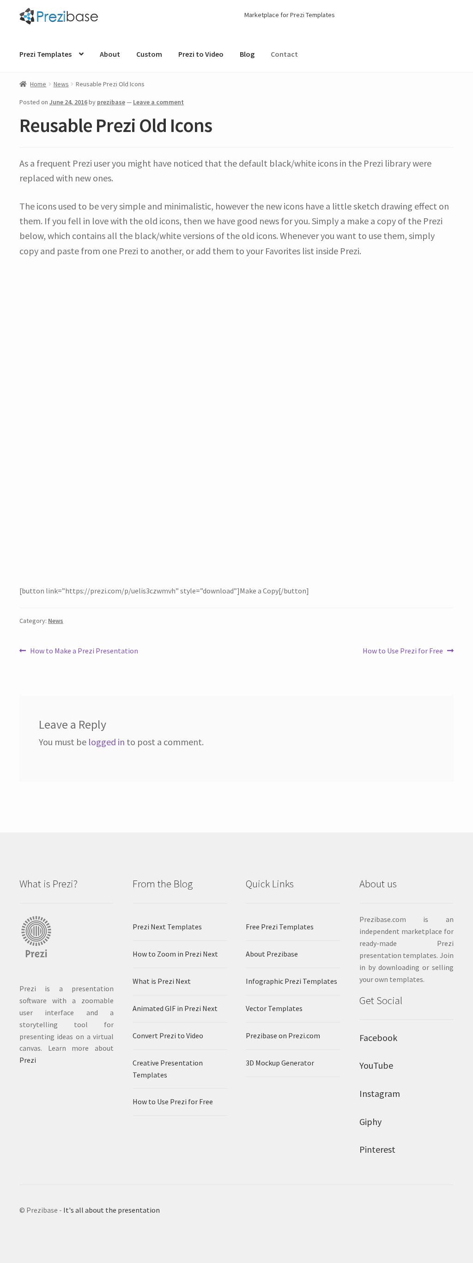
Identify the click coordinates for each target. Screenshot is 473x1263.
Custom (149, 54)
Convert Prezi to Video (168, 1035)
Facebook (378, 1037)
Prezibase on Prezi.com (283, 1035)
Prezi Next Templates (167, 926)
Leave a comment (158, 102)
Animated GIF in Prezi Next (175, 1008)
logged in (106, 742)
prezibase (111, 102)
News (61, 84)
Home (38, 84)
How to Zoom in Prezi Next (175, 953)
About (110, 54)
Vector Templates (274, 1008)
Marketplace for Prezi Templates (289, 15)
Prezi (27, 1060)
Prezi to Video (201, 54)
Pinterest (377, 1149)
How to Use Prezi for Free (403, 651)
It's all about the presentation (111, 1210)
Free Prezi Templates (280, 926)
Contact (284, 54)
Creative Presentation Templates (168, 1068)
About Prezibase (272, 953)
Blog (247, 54)
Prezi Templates (45, 54)
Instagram (379, 1093)
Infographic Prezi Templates (291, 981)
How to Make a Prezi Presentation (84, 651)
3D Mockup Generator (280, 1062)
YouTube (376, 1065)
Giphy (370, 1121)
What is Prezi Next (162, 981)
